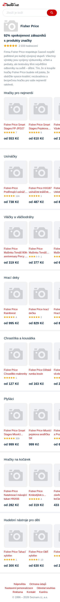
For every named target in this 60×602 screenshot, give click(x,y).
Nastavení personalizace (19, 588)
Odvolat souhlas (46, 588)
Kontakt (31, 592)
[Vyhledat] (52, 13)
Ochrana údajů (37, 584)
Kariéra (43, 592)
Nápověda (20, 584)
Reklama (18, 592)
